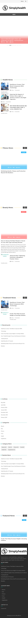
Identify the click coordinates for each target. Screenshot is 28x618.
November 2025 (4, 414)
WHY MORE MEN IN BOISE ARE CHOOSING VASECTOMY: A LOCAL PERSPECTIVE (18, 107)
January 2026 (4, 410)
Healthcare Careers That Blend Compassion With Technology (17, 86)
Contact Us (3, 608)
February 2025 (4, 417)
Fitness (23, 152)
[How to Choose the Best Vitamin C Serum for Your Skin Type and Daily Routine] (14, 211)
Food (2, 433)
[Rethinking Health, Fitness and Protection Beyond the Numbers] (14, 151)
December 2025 (4, 412)
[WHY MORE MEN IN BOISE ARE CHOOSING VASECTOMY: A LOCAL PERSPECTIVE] (4, 108)
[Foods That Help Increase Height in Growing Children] (4, 315)
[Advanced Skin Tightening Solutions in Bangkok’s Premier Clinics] (4, 257)
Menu (22, 1)
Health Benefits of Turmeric (7, 341)
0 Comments (17, 90)
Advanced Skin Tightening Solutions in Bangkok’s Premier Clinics (17, 257)
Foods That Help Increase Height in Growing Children (12, 333)
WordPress (18, 615)
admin (12, 41)
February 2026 (4, 407)
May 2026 (3, 402)
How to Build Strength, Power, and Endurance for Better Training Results (12, 39)
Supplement (3, 438)
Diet (2, 428)
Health (2, 436)
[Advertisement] (14, 62)
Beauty (23, 211)
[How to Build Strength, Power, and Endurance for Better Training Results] (14, 17)
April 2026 (3, 405)
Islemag (8, 615)
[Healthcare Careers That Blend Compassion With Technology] (4, 86)
